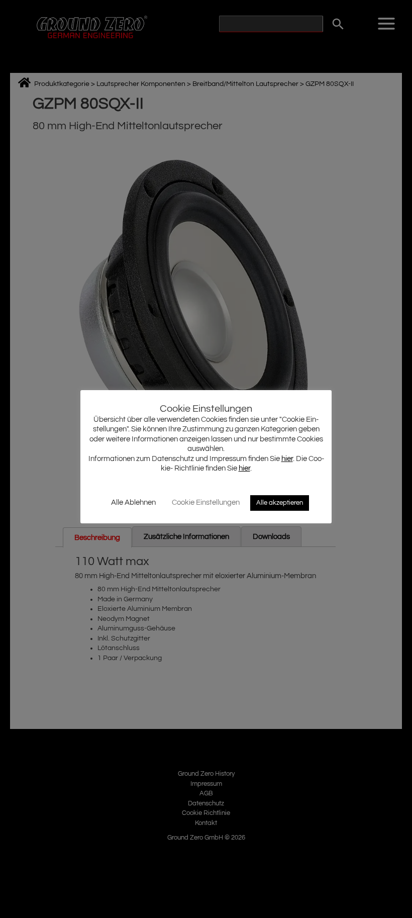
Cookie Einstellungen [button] (206, 502)
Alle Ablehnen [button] (133, 502)
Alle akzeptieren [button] (279, 502)
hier (287, 459)
